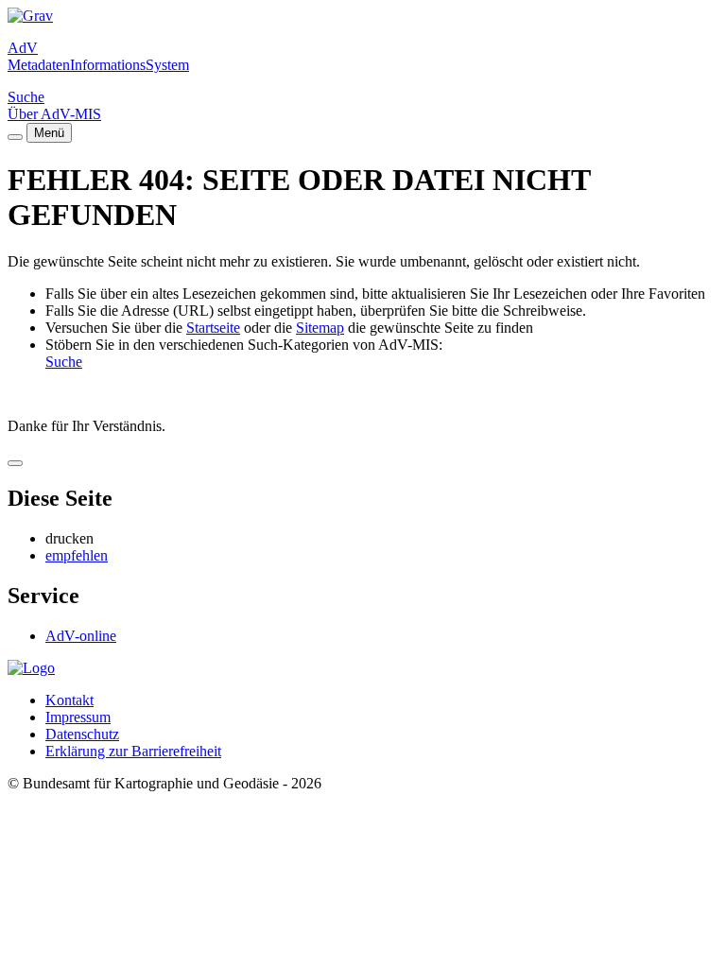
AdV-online (80, 636)
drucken (69, 538)
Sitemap (320, 328)
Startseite (213, 328)
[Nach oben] (15, 463)
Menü (49, 133)
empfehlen (76, 555)
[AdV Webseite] (30, 16)
